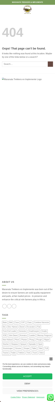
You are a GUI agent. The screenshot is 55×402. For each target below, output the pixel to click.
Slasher (6, 344)
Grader (44, 331)
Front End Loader (9, 331)
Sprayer (23, 344)
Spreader (32, 344)
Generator (22, 331)
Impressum (40, 397)
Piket (17, 340)
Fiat (38, 327)
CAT (23, 322)
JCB (4, 335)
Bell (10, 322)
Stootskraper (8, 348)
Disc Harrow (12, 327)
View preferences (27, 391)
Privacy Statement (28, 397)
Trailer (13, 353)
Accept (27, 376)
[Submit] (50, 64)
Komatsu (23, 335)
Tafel (40, 348)
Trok (28, 353)
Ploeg (32, 340)
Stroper (26, 348)
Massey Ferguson (44, 335)
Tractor (5, 353)
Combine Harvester (41, 322)
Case (17, 322)
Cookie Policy (16, 397)
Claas (29, 322)
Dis (4, 327)
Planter (24, 340)
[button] (51, 359)
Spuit (40, 344)
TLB (46, 348)
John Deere (13, 335)
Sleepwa (14, 344)
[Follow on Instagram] (9, 306)
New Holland (7, 340)
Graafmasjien (34, 331)
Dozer (22, 327)
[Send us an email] (14, 306)
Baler (5, 322)
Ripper (46, 340)
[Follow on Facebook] (4, 306)
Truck (35, 353)
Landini (32, 335)
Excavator (31, 327)
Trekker (21, 353)
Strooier (18, 348)
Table (34, 348)
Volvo (42, 353)
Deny (27, 383)
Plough (39, 340)
